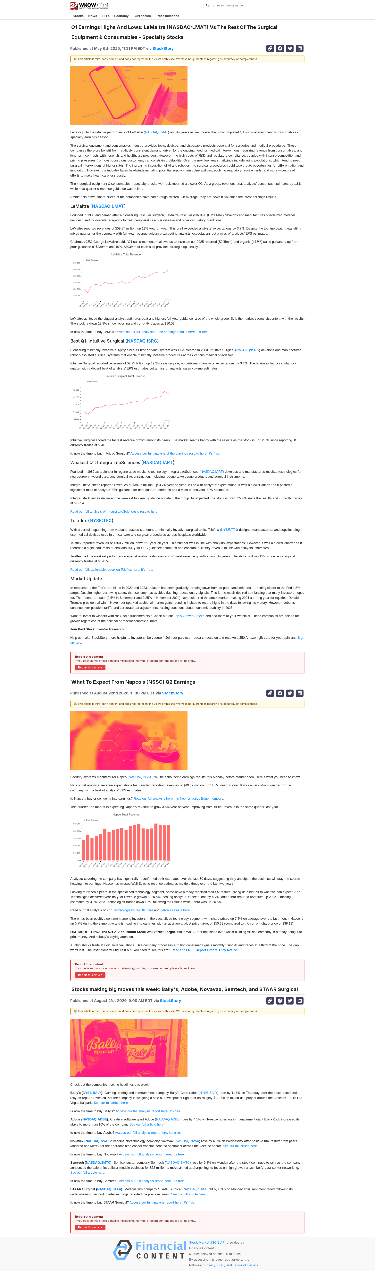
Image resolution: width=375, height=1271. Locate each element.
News (92, 16)
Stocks (78, 16)
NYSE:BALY (92, 1093)
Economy (121, 16)
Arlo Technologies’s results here (129, 910)
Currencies (142, 16)
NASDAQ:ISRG (142, 341)
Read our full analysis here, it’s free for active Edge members (178, 798)
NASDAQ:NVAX (98, 1141)
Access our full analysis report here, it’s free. (148, 1111)
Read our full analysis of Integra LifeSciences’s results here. (114, 511)
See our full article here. (111, 1103)
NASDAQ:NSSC (140, 777)
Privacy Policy (214, 1265)
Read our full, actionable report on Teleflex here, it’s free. (111, 569)
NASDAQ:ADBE (94, 1119)
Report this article (90, 667)
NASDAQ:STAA (109, 1189)
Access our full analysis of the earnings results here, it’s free (163, 332)
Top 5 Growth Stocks (189, 616)
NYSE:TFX (101, 520)
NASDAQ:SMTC (98, 1162)
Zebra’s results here (175, 910)
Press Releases (167, 16)
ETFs (106, 16)
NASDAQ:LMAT (156, 132)
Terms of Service (245, 1265)
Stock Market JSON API (207, 1242)
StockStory (163, 48)
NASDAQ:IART (158, 462)
